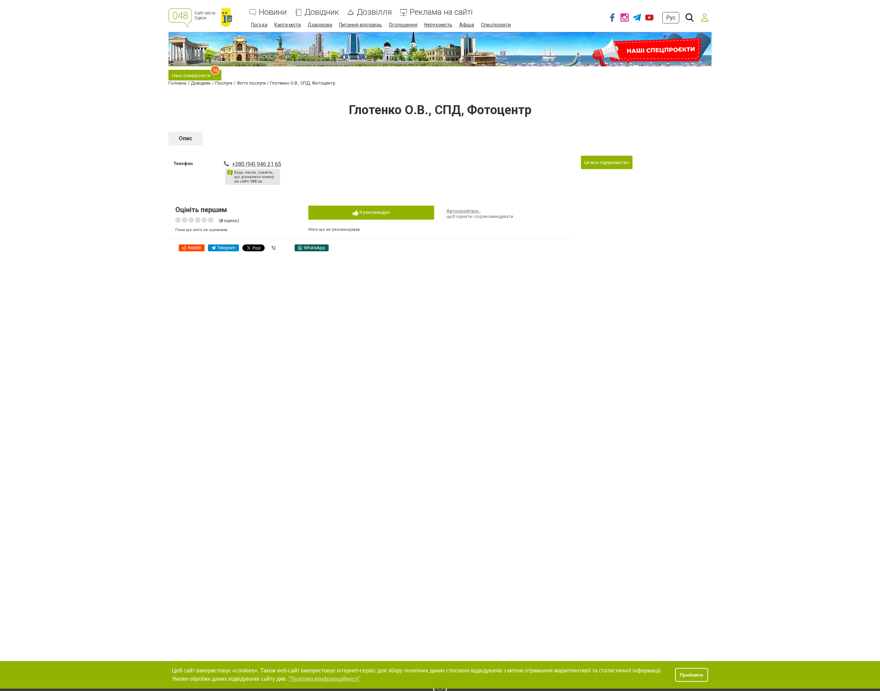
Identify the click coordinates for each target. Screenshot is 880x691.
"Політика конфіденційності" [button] (324, 679)
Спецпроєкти (496, 25)
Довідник (322, 12)
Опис (185, 138)
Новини (273, 12)
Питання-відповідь (360, 25)
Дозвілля (374, 12)
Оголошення (403, 25)
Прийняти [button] (691, 675)
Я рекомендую (374, 212)
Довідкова (320, 25)
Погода (259, 25)
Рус (670, 17)
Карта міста (287, 25)
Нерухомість (438, 25)
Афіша (466, 25)
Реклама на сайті (441, 12)
